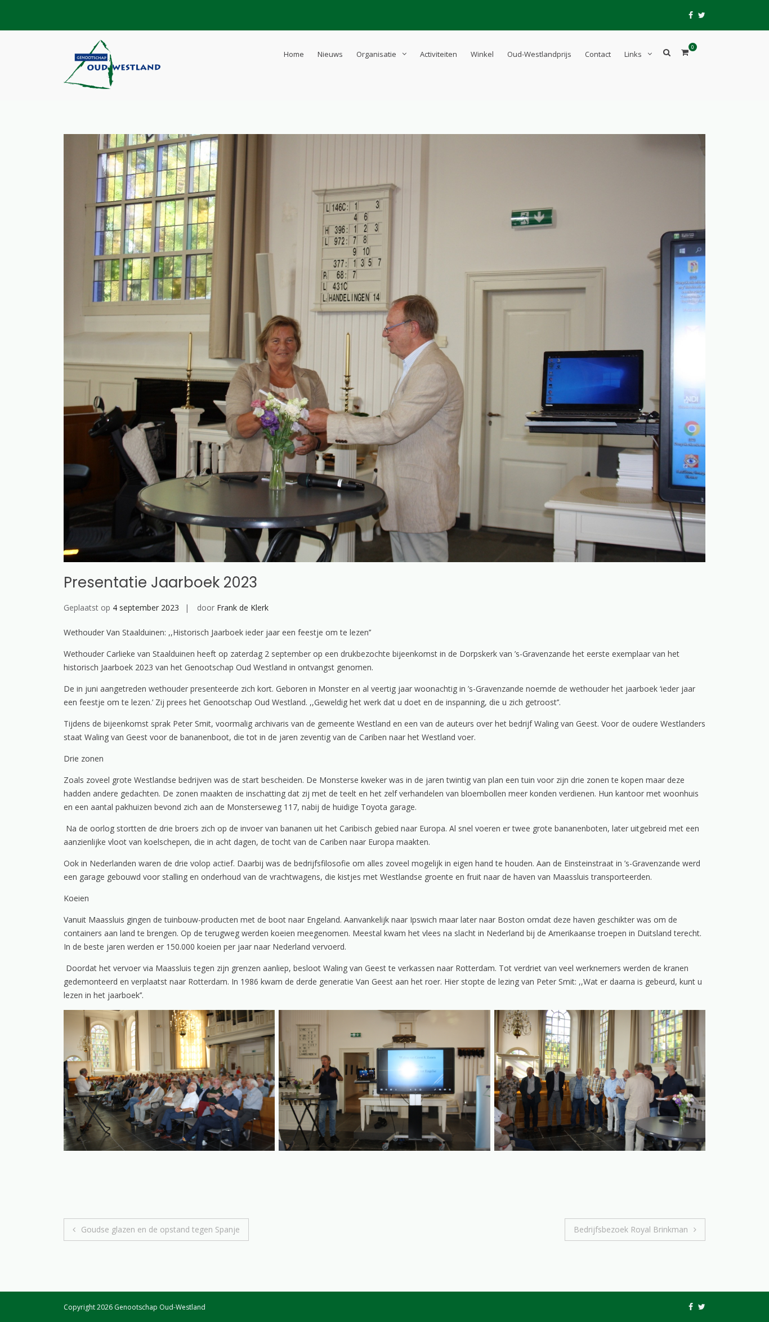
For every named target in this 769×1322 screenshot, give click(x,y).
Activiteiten (438, 54)
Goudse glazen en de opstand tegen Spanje (160, 1229)
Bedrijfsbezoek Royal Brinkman (631, 1229)
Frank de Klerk (243, 607)
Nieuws (330, 54)
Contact (598, 54)
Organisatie (376, 54)
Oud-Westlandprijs (539, 54)
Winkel (482, 54)
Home (294, 54)
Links (633, 54)
